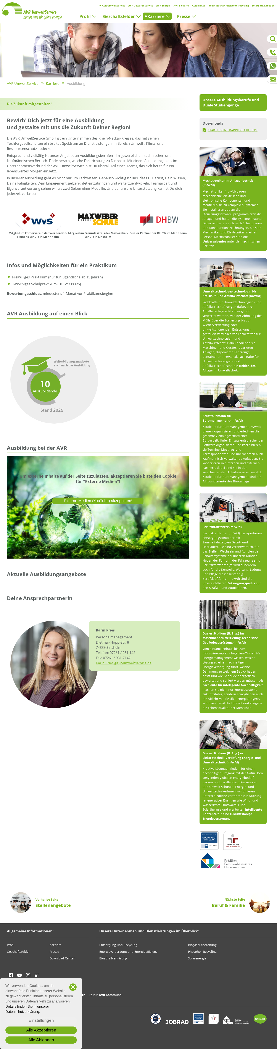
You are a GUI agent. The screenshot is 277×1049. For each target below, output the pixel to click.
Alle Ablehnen (41, 1040)
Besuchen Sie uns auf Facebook (11, 975)
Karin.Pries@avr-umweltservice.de (123, 663)
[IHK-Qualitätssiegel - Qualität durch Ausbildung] (198, 1023)
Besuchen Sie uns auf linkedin (37, 975)
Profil (85, 16)
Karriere (154, 16)
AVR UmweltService (113, 5)
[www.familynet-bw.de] (236, 1023)
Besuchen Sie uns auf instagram (28, 975)
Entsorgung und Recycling (118, 945)
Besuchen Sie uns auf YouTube (19, 975)
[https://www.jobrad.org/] (177, 1023)
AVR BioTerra (181, 5)
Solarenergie (197, 958)
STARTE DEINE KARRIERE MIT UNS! (233, 130)
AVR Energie (163, 5)
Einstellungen (41, 1020)
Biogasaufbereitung (202, 945)
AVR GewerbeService (140, 5)
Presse (183, 16)
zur (107, 995)
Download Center (62, 958)
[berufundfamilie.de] (213, 1023)
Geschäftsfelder (119, 16)
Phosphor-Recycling (202, 951)
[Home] (38, 11)
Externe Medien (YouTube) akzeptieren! (98, 501)
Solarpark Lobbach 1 (263, 5)
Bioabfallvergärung (113, 958)
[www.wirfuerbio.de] (260, 1023)
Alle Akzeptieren (41, 1030)
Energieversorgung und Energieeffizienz (128, 951)
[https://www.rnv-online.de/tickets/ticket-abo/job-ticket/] (155, 1023)
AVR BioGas (198, 5)
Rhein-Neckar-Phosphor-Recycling (228, 5)
